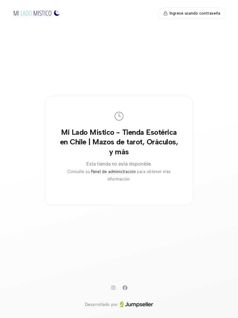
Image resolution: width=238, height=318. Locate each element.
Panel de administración (113, 171)
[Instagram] (113, 287)
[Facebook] (124, 287)
